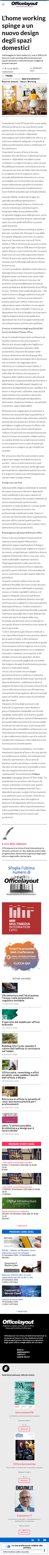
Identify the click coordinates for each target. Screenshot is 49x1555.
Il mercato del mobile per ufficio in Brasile (21, 1023)
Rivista (20, 1350)
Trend (9, 76)
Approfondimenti (31, 79)
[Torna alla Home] (24, 4)
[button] (3, 4)
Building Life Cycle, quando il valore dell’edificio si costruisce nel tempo (21, 1048)
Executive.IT (24, 1515)
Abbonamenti (23, 1352)
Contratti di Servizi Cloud (12, 1299)
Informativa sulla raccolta (16, 1551)
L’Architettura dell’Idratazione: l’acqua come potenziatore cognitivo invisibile (20, 998)
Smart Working (28, 82)
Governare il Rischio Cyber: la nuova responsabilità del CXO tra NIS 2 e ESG (17, 1276)
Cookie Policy (23, 1357)
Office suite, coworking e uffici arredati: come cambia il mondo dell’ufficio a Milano (20, 1075)
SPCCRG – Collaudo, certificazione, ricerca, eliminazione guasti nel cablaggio (19, 1251)
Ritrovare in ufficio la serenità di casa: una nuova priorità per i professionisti (21, 1102)
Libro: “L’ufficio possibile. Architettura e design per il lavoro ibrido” (18, 1128)
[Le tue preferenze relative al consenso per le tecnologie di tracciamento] (44, 1550)
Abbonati (24, 1429)
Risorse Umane (10, 82)
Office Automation (24, 1464)
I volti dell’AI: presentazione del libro (17, 1162)
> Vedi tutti (21, 1225)
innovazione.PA (24, 1412)
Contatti (21, 1355)
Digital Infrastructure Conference (15, 1211)
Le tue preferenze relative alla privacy (27, 1546)
